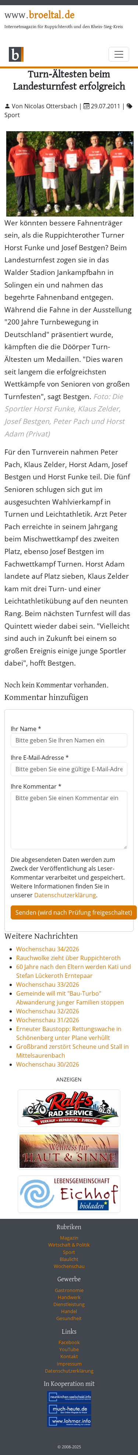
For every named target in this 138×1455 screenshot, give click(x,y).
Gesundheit (69, 1318)
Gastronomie (69, 1290)
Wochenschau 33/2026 (47, 984)
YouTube (69, 1349)
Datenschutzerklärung (65, 895)
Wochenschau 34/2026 (47, 949)
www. (39, 15)
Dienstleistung (69, 1304)
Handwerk (69, 1297)
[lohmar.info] (69, 1421)
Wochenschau (69, 1266)
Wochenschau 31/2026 (47, 1020)
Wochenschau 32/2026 (47, 1011)
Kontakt (69, 1356)
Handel (69, 1311)
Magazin (69, 1237)
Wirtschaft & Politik (69, 1244)
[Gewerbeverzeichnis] (69, 1108)
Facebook (69, 1342)
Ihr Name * (26, 729)
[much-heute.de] (69, 1408)
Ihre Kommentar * (36, 786)
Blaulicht (69, 1259)
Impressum (69, 1363)
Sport (69, 1252)
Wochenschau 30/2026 (47, 1064)
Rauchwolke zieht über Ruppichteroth (68, 958)
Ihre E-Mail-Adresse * (40, 758)
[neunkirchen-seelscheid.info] (69, 1396)
